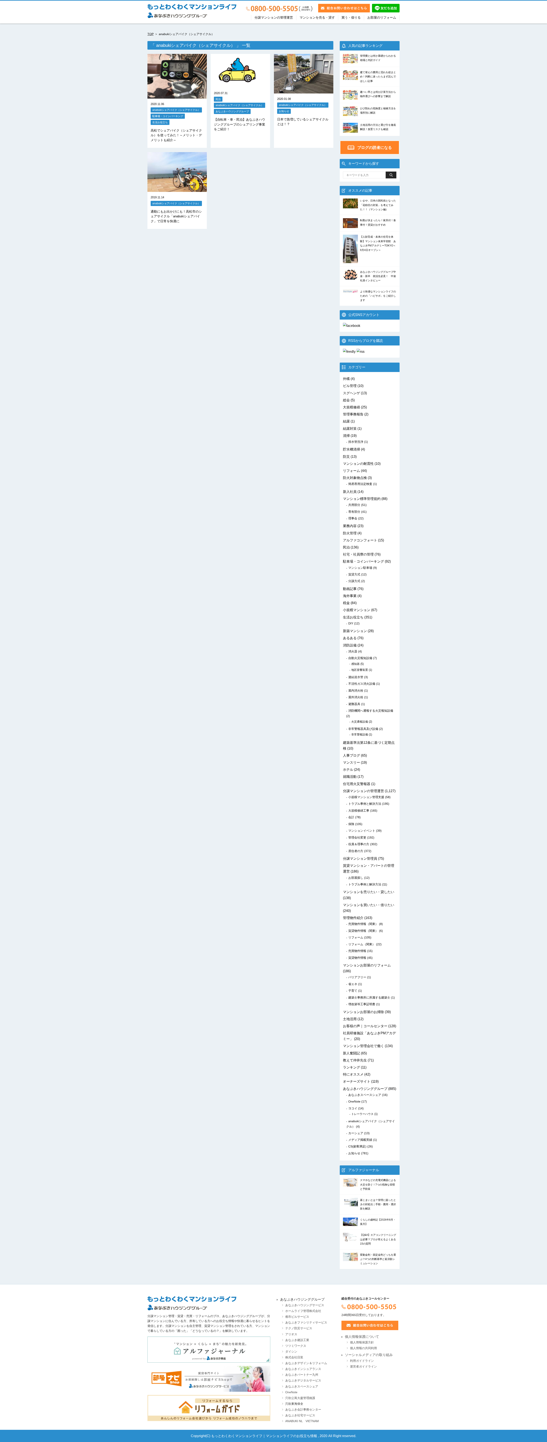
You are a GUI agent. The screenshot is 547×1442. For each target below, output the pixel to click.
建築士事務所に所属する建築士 (369, 997)
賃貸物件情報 (357, 957)
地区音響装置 (359, 669)
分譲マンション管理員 (360, 858)
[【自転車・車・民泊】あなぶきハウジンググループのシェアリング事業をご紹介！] (238, 85)
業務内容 (350, 526)
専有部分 (354, 511)
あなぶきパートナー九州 (301, 1374)
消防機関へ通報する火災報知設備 (370, 710)
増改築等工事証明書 (361, 1004)
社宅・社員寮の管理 (358, 554)
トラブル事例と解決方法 (364, 803)
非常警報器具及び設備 (363, 729)
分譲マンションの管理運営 (273, 17)
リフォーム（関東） (361, 944)
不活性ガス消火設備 (361, 683)
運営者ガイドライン (363, 1366)
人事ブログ (351, 755)
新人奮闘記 (351, 1053)
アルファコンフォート (360, 540)
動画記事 (350, 589)
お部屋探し (355, 877)
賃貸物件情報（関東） (363, 930)
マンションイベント (361, 830)
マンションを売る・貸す (317, 17)
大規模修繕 (351, 407)
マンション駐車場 (360, 567)
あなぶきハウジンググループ (232, 111)
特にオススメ (353, 1074)
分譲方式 (354, 581)
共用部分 (354, 505)
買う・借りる (351, 17)
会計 (351, 817)
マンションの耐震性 (358, 463)
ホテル (348, 769)
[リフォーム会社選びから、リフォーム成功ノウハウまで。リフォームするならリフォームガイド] (208, 1408)
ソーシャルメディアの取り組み (369, 1355)
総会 (346, 400)
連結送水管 (355, 677)
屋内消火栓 (355, 690)
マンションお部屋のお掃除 (363, 1012)
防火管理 (350, 533)
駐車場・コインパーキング (167, 116)
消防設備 (350, 645)
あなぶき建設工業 (297, 1340)
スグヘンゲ (351, 393)
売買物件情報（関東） (363, 924)
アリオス (291, 1334)
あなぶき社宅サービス (300, 1415)
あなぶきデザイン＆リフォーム (306, 1363)
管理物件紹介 (353, 918)
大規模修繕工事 (358, 810)
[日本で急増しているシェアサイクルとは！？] (303, 90)
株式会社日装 (294, 1357)
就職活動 (350, 776)
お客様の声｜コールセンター (365, 1026)
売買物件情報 (357, 951)
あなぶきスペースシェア (364, 1095)
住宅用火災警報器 (356, 784)
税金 (346, 603)
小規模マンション (356, 610)
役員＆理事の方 (358, 844)
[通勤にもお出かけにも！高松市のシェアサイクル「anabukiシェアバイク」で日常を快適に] (177, 189)
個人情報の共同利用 (363, 1348)
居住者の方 (355, 851)
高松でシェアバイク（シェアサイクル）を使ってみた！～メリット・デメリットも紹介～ (176, 135)
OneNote (354, 1101)
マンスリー (351, 762)
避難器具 (354, 704)
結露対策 (350, 428)
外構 (346, 379)
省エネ (352, 984)
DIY (350, 623)
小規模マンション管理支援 (366, 797)
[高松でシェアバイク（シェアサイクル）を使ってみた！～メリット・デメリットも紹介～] (177, 95)
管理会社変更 (357, 837)
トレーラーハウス (362, 1114)
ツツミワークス (295, 1345)
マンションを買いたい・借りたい (368, 905)
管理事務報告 (353, 414)
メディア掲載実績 (360, 1139)
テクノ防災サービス (298, 1328)
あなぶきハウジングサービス (304, 1305)
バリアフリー (357, 977)
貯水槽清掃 (351, 449)
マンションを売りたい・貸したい (368, 892)
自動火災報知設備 (360, 658)
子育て (352, 990)
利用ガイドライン (362, 1360)
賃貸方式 (354, 574)
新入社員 (350, 492)
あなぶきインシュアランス (303, 1369)
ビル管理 (350, 386)
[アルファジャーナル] (208, 1350)
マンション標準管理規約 (362, 499)
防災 (346, 456)
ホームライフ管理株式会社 (303, 1311)
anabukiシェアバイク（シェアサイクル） (176, 109)
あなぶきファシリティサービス (306, 1322)
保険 (351, 824)
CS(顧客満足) (357, 1146)
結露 (346, 421)
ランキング (351, 1067)
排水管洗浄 (355, 441)
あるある (350, 638)
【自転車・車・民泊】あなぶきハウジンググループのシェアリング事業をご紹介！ (239, 124)
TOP (150, 34)
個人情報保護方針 (362, 1342)
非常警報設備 (359, 734)
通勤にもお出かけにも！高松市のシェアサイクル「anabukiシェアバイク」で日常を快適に (176, 216)
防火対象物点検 (355, 478)
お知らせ (284, 111)
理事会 (352, 518)
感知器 (355, 663)
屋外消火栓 (355, 697)
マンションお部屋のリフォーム (367, 965)
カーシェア (355, 1133)
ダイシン (291, 1351)
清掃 (346, 435)
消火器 (352, 651)
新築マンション (355, 631)
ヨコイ (352, 1108)
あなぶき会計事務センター (303, 1409)
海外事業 (350, 596)
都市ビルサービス (297, 1316)
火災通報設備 (359, 721)
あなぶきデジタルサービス (303, 1380)
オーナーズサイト (356, 1081)
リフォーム (351, 471)
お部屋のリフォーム (381, 17)
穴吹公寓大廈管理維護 (300, 1398)
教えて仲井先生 (355, 1060)
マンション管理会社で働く (363, 1046)
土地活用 (350, 1019)
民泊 (218, 99)
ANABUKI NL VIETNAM (302, 1421)
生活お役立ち (160, 122)
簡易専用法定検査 (360, 484)
